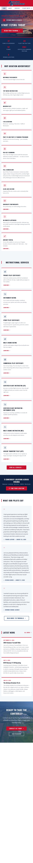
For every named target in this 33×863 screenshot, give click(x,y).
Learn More (6, 285)
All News (27, 632)
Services (17, 8)
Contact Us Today (15, 729)
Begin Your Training (11, 31)
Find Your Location (17, 488)
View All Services (15, 467)
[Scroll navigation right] (31, 8)
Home (4, 8)
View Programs (16, 734)
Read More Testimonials (15, 618)
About (10, 8)
